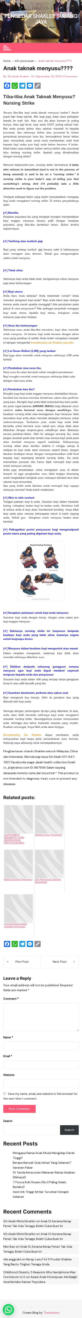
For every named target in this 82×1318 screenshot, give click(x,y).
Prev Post (22, 962)
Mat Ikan (9, 1247)
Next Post (60, 962)
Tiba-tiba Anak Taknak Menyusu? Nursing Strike (39, 100)
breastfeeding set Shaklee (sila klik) (52, 342)
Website (8, 1075)
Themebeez (51, 1313)
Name (8, 1037)
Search (7, 1121)
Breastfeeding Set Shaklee (22, 734)
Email (7, 1056)
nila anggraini (12, 1259)
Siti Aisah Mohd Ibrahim (19, 1221)
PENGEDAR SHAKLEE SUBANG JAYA (41, 19)
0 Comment (69, 76)
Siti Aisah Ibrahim (18, 76)
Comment (11, 999)
